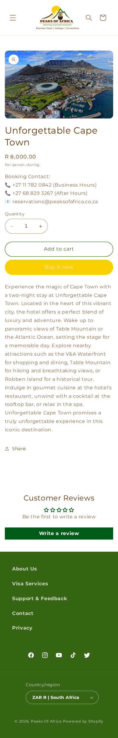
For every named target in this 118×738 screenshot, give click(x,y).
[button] (13, 18)
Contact (22, 613)
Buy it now (59, 267)
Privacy (22, 628)
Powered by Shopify (83, 721)
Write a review (59, 533)
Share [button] (19, 448)
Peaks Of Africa (46, 721)
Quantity (15, 213)
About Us (24, 569)
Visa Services (30, 584)
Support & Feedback (39, 598)
